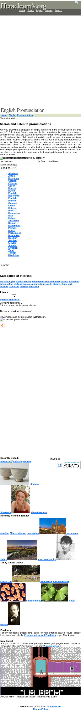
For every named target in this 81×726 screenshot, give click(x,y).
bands (19, 281)
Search (58, 10)
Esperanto (14, 195)
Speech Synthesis (10, 299)
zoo (9, 581)
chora (3, 581)
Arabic (11, 176)
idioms (56, 284)
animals (27, 284)
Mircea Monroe (39, 512)
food (19, 284)
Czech (11, 185)
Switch (5, 265)
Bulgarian (13, 178)
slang (64, 284)
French (12, 200)
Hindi (11, 210)
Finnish (12, 198)
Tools (12, 115)
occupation (38, 284)
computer (14, 286)
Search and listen (49, 161)
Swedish (13, 248)
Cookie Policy (40, 709)
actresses (74, 281)
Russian (12, 238)
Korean (12, 223)
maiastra (5, 461)
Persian (12, 228)
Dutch (11, 190)
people (27, 281)
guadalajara (33, 533)
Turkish (12, 253)
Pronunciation (25, 115)
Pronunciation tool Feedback (40, 635)
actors (64, 281)
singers (11, 281)
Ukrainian (13, 255)
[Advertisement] (40, 61)
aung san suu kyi (47, 559)
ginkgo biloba (33, 600)
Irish (10, 215)
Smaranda (5, 512)
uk (15, 284)
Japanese (13, 220)
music (3, 281)
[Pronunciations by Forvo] (68, 468)
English (12, 193)
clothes (4, 286)
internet (24, 286)
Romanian (14, 235)
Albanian (13, 173)
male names (38, 281)
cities (3, 284)
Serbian (12, 240)
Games (49, 10)
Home (4, 115)
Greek (11, 205)
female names (52, 281)
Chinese (12, 183)
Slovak (12, 243)
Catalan (12, 181)
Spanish (12, 245)
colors (9, 284)
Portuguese (14, 233)
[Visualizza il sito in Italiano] (74, 3)
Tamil (11, 250)
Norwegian (14, 225)
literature (34, 286)
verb (70, 284)
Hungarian (14, 213)
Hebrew (12, 208)
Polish (11, 230)
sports (48, 284)
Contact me (54, 706)
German (12, 203)
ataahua (34, 484)
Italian (11, 218)
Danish (12, 188)
